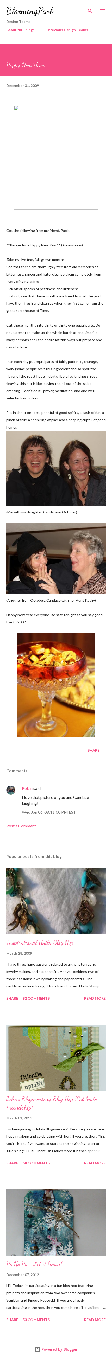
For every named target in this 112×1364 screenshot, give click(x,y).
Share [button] (93, 750)
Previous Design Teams (68, 30)
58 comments (36, 1163)
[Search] (90, 9)
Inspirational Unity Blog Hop (39, 942)
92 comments (36, 998)
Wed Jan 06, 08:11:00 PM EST (49, 812)
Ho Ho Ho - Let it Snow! (34, 1264)
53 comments (36, 1319)
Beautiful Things (20, 30)
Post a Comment (21, 825)
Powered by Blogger (59, 1349)
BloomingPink (30, 10)
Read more (95, 998)
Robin (27, 788)
